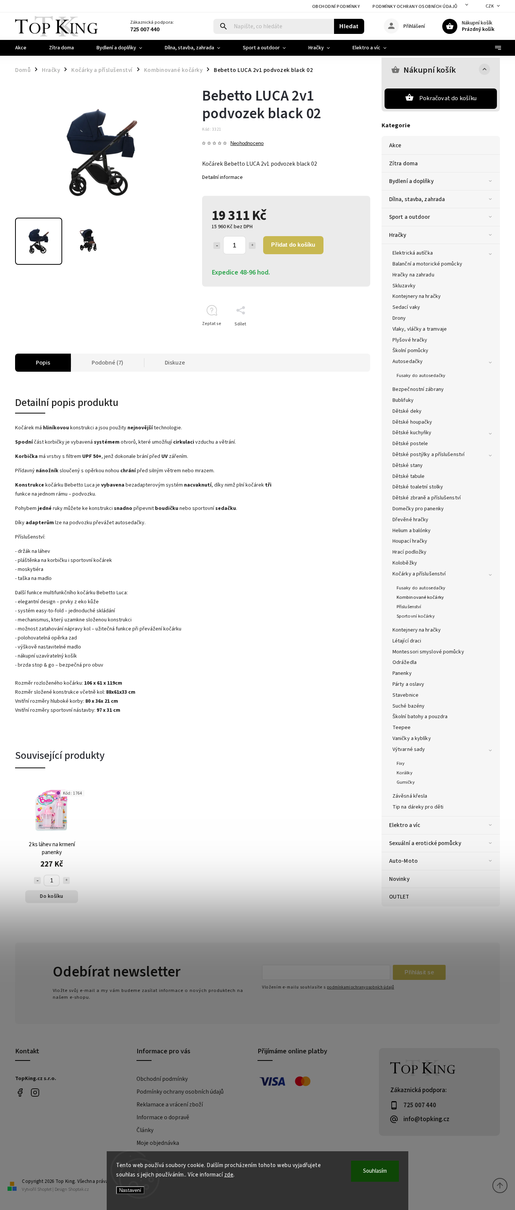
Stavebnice (405, 695)
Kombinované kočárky (420, 597)
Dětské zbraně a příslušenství (426, 498)
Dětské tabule (408, 476)
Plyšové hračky (409, 340)
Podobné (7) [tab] (107, 363)
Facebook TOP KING (20, 1092)
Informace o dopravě (162, 1117)
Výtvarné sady (408, 749)
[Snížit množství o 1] (216, 245)
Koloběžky (404, 563)
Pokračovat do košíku (448, 98)
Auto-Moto (403, 861)
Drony (399, 318)
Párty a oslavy (408, 684)
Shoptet (44, 1189)
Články (144, 1130)
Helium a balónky (411, 530)
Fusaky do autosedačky (421, 375)
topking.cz (35, 1092)
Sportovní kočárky (416, 616)
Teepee (401, 727)
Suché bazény (408, 706)
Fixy (401, 763)
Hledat (349, 26)
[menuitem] (26, 48)
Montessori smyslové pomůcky (428, 652)
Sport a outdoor (409, 217)
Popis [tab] (43, 363)
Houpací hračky (409, 541)
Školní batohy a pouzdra (420, 716)
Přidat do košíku (293, 244)
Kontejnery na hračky (416, 296)
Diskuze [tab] (175, 363)
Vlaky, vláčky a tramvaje (419, 329)
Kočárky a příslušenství (419, 574)
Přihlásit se (419, 972)
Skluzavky (403, 286)
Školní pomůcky (410, 350)
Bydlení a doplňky (411, 181)
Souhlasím (375, 1171)
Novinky (399, 879)
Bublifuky (403, 400)
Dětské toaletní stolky (417, 487)
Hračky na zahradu (413, 275)
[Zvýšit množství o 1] (252, 245)
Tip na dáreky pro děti (417, 807)
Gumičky (406, 782)
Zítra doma (403, 163)
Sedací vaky (406, 307)
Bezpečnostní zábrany (418, 389)
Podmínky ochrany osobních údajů (415, 6)
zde (229, 1175)
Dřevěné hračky (410, 519)
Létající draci (406, 641)
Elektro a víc (404, 825)
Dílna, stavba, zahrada (417, 199)
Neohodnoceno (247, 143)
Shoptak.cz (78, 1189)
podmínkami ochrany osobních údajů (360, 987)
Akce (395, 145)
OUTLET (399, 897)
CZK (490, 6)
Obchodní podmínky (336, 6)
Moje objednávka (157, 1143)
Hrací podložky (409, 552)
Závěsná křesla (409, 796)
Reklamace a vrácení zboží (169, 1104)
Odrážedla (404, 662)
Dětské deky (407, 411)
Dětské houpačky (412, 422)
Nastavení (130, 1190)
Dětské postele (410, 443)
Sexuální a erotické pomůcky (425, 843)
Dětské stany (407, 465)
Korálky (404, 772)
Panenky (402, 673)
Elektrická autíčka (412, 253)
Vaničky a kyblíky (411, 738)
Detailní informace (222, 177)
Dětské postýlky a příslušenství (428, 454)
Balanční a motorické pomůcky (427, 264)
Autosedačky (407, 361)
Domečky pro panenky (418, 509)
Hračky (397, 235)
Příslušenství (409, 606)
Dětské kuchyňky (412, 432)
